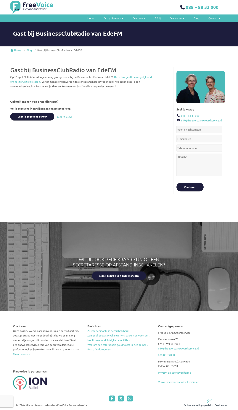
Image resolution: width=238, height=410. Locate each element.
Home (90, 18)
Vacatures (176, 18)
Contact (213, 18)
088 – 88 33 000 (202, 7)
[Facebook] (113, 398)
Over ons (138, 18)
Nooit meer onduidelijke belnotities (108, 340)
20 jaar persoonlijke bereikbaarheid (107, 330)
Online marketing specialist (198, 405)
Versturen (190, 186)
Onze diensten (113, 18)
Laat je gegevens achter (32, 116)
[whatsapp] (131, 398)
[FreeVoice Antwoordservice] (31, 7)
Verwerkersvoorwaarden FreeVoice (178, 381)
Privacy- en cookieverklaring (174, 372)
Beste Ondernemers (99, 349)
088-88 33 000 (166, 355)
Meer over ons (21, 354)
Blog (196, 18)
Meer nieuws (64, 116)
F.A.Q (158, 18)
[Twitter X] (122, 398)
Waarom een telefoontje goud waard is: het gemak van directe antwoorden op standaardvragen (119, 344)
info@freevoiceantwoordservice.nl (201, 120)
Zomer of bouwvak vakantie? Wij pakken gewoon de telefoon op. (119, 335)
